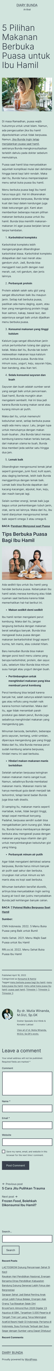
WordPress (31, 1359)
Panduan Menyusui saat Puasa (30, 526)
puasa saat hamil (16, 989)
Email (6, 1118)
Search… (7, 1231)
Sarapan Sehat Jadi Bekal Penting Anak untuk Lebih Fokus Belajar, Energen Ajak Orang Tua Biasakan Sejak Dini (24, 1299)
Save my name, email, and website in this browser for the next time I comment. (26, 1153)
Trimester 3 (7, 993)
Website (6, 1135)
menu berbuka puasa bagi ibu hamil (27, 982)
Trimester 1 (31, 989)
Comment (7, 1068)
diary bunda (27, 5)
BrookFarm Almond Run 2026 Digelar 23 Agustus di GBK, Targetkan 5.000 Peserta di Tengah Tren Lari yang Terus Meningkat (26, 1313)
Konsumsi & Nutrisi (27, 978)
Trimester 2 (43, 989)
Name (6, 1101)
